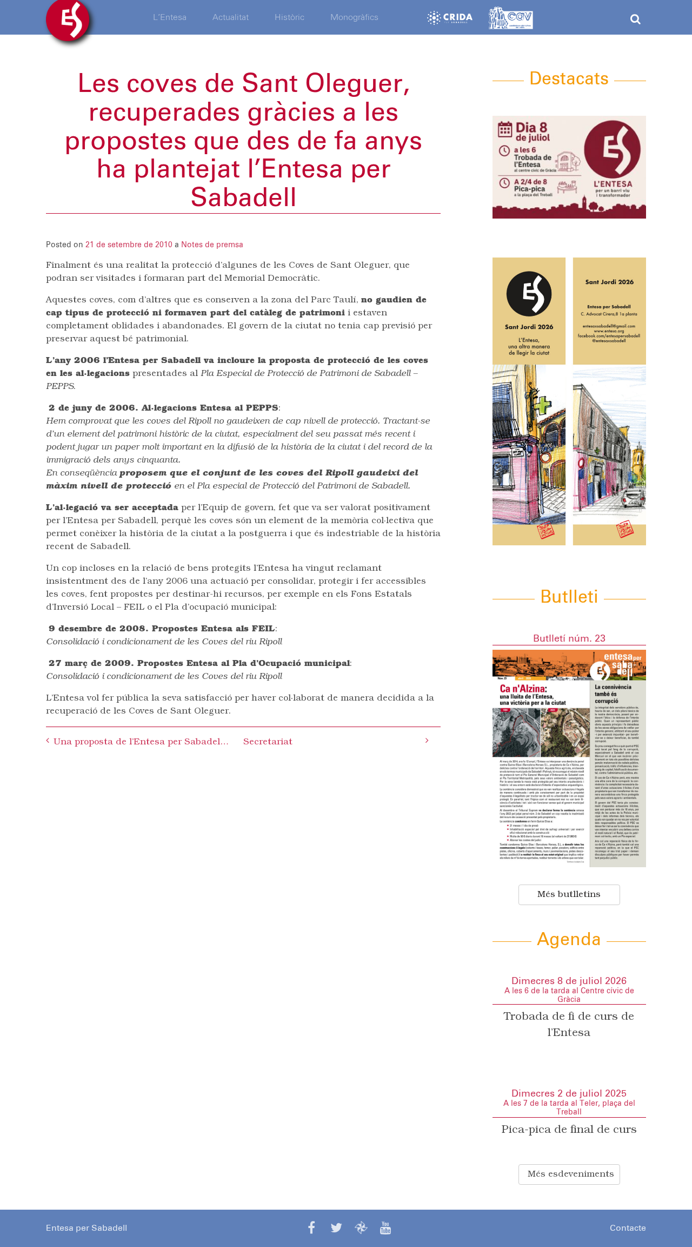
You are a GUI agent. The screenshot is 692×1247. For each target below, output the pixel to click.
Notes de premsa (212, 245)
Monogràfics (354, 17)
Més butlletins (569, 894)
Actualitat (230, 17)
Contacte (628, 1228)
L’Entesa (170, 17)
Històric (289, 17)
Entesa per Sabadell (86, 1228)
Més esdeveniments (571, 1174)
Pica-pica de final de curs (569, 1130)
